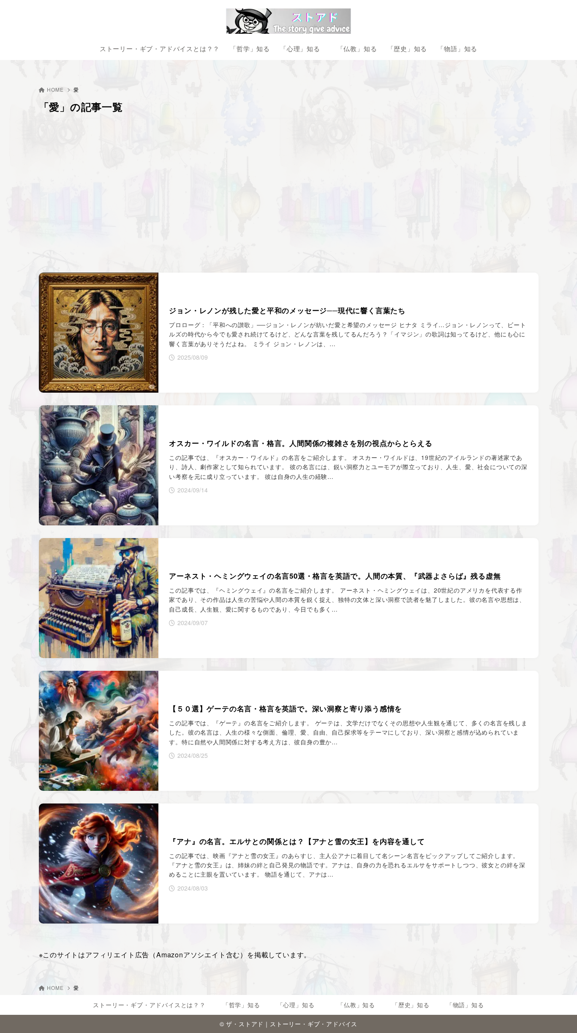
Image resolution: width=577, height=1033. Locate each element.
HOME (55, 89)
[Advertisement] (289, 196)
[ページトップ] (558, 1014)
